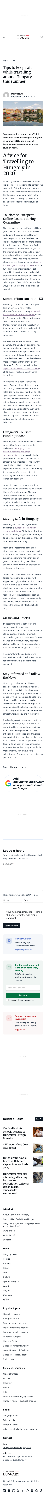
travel (23, 767)
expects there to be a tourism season (21, 368)
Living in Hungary (11, 1314)
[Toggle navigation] (4, 36)
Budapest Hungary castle (15, 1354)
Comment (8, 864)
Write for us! (9, 1235)
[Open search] (41, 37)
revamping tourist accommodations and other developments (17, 451)
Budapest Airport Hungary (15, 1345)
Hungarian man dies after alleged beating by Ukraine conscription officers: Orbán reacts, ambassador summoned (16, 1183)
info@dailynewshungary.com (17, 1447)
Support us (20, 1030)
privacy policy (27, 1000)
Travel (6, 1268)
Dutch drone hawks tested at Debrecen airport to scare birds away (15, 1162)
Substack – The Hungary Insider (18, 1396)
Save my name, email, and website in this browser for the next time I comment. (24, 914)
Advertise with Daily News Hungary (20, 1429)
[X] (18, 1490)
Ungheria (7, 1295)
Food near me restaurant (15, 1323)
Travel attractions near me (15, 1327)
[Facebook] (9, 1490)
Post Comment (11, 926)
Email (27, 900)
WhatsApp (8, 1378)
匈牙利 (6, 1299)
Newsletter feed (10, 1374)
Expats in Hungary (12, 1336)
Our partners (9, 1230)
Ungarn (6, 1290)
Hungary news (10, 1254)
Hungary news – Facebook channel (19, 1401)
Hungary (14, 767)
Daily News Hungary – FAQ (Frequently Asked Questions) (21, 1224)
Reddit (6, 1387)
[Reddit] (36, 1490)
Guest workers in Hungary (15, 1332)
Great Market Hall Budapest (16, 1350)
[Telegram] (32, 1490)
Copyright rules (10, 1415)
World (6, 1286)
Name (7, 900)
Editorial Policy (10, 1424)
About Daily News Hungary (16, 1214)
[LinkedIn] (4, 1490)
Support (7, 1239)
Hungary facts (10, 1341)
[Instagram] (13, 1490)
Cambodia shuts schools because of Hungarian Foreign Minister (14, 1133)
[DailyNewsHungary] (23, 37)
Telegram (7, 1383)
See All (39, 1119)
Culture (6, 1277)
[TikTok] (22, 1490)
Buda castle (8, 1359)
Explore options (22, 950)
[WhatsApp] (27, 1490)
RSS (5, 1392)
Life (5, 1272)
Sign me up (23, 995)
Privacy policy (9, 1420)
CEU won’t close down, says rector (16, 1146)
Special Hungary (11, 1281)
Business (7, 1263)
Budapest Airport (11, 1318)
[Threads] (41, 1490)
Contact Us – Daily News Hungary (19, 1219)
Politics (6, 1259)
